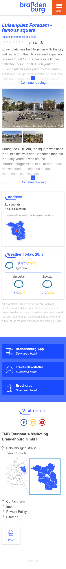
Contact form (15, 501)
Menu (59, 11)
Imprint (11, 506)
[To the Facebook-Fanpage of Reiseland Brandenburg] (23, 422)
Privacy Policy (16, 511)
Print (11, 540)
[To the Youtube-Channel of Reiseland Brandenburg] (42, 422)
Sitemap (12, 516)
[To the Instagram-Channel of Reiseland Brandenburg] (33, 422)
